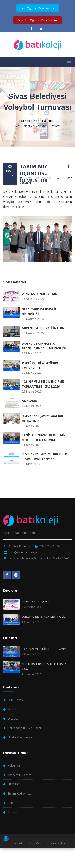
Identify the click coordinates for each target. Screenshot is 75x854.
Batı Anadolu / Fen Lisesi (24, 728)
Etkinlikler (14, 784)
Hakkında (14, 765)
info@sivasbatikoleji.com (25, 552)
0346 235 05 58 (50, 546)
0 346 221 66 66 (19, 546)
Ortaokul (13, 718)
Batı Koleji (25, 121)
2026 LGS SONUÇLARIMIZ (37, 601)
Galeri (11, 803)
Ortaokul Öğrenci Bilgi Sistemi (38, 20)
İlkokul (12, 709)
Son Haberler (45, 121)
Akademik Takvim (19, 775)
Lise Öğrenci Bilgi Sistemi (37, 8)
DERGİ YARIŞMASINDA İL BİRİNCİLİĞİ (44, 616)
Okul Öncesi (16, 700)
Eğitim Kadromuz (19, 793)
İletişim (12, 812)
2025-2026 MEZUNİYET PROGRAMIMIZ (45, 649)
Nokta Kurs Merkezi (21, 737)
